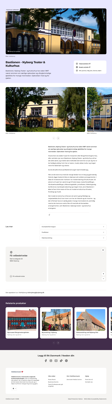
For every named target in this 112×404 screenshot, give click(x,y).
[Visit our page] (50, 360)
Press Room (52, 379)
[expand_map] (103, 250)
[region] (77, 264)
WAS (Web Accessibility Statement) (95, 399)
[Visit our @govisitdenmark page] (61, 360)
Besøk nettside (84, 67)
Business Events (53, 382)
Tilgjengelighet (84, 63)
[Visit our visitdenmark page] (56, 360)
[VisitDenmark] (17, 372)
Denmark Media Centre (74, 379)
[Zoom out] (103, 279)
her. (87, 170)
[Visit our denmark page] (45, 360)
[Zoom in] (103, 274)
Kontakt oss (89, 382)
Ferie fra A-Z (89, 379)
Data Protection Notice (75, 399)
